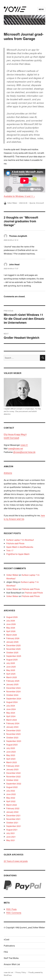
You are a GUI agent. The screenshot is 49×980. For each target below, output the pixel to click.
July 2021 (10, 833)
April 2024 (10, 716)
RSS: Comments (13, 912)
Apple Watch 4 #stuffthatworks (19, 546)
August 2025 (12, 659)
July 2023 (10, 748)
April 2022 (10, 801)
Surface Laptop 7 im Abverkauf (20, 539)
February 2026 (12, 638)
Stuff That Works (11, 958)
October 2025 (12, 652)
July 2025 (10, 663)
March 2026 (11, 634)
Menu (41, 9)
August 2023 (12, 744)
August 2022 (12, 787)
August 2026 (12, 617)
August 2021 (12, 829)
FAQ (6, 951)
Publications (9, 945)
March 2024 (11, 719)
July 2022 (10, 790)
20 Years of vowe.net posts (16, 861)
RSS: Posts (11, 909)
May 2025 (10, 670)
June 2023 (11, 751)
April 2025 (10, 673)
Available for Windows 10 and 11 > (19, 196)
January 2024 (12, 726)
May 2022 (10, 797)
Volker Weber (12, 203)
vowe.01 (24, 444)
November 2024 (13, 691)
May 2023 (10, 755)
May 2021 (10, 840)
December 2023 (13, 730)
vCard (6, 939)
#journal (32, 203)
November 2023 (13, 734)
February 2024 (12, 723)
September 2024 (13, 698)
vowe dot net (8, 972)
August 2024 (12, 702)
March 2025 (11, 677)
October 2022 (12, 780)
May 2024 (10, 712)
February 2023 (12, 765)
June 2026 (11, 624)
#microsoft (40, 203)
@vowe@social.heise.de (24, 452)
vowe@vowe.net (15, 448)
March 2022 (11, 804)
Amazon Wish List (12, 964)
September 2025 (13, 656)
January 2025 (12, 684)
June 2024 (11, 709)
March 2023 (11, 762)
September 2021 (13, 826)
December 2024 (13, 687)
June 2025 (11, 666)
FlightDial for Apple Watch (18, 554)
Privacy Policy (20, 972)
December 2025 (13, 645)
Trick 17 (9, 550)
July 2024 (10, 705)
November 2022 (13, 776)
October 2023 (12, 737)
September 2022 (13, 783)
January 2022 (12, 811)
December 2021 (13, 815)
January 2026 (12, 641)
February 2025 (12, 680)
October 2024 (12, 695)
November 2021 (13, 819)
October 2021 (12, 822)
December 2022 (13, 772)
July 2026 (10, 620)
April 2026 (10, 631)
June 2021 (11, 836)
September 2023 (13, 741)
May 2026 (10, 627)
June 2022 (11, 794)
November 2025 (13, 648)
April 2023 (10, 758)
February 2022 (12, 808)
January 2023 (12, 769)
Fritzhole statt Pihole (15, 543)
